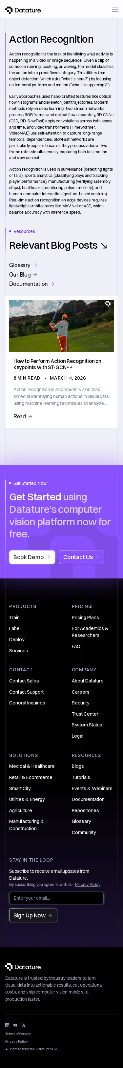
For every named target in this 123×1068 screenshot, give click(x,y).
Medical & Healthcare (32, 766)
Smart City (20, 788)
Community (84, 832)
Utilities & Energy (27, 799)
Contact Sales (24, 681)
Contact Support (26, 692)
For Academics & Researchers (90, 631)
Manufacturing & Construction (26, 824)
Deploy (16, 639)
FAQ (76, 646)
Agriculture (20, 810)
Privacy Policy (87, 884)
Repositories (85, 810)
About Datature (88, 681)
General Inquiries (27, 703)
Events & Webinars (92, 788)
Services (18, 651)
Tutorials (81, 777)
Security (80, 703)
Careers (81, 692)
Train (14, 617)
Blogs (78, 766)
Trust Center (85, 714)
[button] (115, 9)
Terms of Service (18, 1034)
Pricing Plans (85, 617)
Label (15, 628)
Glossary (81, 821)
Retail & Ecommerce (30, 777)
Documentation (88, 799)
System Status (87, 725)
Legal (77, 736)
